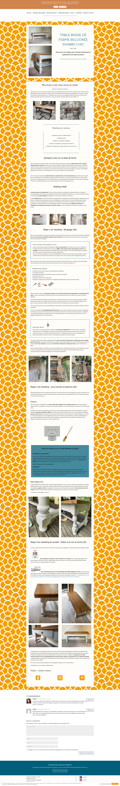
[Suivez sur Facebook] (81, 777)
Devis (55, 6)
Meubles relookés (39, 13)
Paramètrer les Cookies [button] (105, 783)
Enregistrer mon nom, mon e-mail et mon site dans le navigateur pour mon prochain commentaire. (53, 749)
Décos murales (52, 13)
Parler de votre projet (59, 770)
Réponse (90, 699)
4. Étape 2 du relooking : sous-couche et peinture (61, 143)
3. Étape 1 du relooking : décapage (61, 140)
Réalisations (62, 6)
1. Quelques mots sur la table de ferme (61, 135)
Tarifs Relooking (64, 13)
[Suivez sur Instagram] (81, 780)
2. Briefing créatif (61, 138)
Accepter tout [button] (115, 783)
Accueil (29, 13)
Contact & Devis (88, 13)
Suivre (84, 777)
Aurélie (34, 699)
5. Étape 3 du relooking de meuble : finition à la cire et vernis (61, 146)
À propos (79, 13)
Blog (72, 13)
